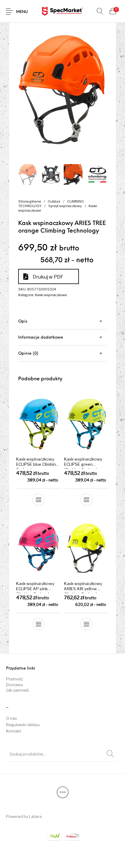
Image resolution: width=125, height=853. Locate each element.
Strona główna (29, 201)
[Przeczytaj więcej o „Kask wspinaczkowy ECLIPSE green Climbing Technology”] (86, 499)
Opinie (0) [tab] (28, 353)
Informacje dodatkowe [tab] (40, 337)
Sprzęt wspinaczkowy (65, 206)
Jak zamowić (17, 690)
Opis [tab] (22, 321)
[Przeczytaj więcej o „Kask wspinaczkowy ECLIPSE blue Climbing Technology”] (38, 499)
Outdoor (54, 201)
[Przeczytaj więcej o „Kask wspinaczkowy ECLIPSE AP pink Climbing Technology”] (38, 624)
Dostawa (14, 684)
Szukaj (110, 754)
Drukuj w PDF (48, 277)
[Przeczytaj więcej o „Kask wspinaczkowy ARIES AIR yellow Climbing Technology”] (86, 624)
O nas (11, 718)
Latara (35, 816)
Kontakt (13, 731)
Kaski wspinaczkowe (51, 295)
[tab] (62, 321)
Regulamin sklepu (23, 724)
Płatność (14, 678)
